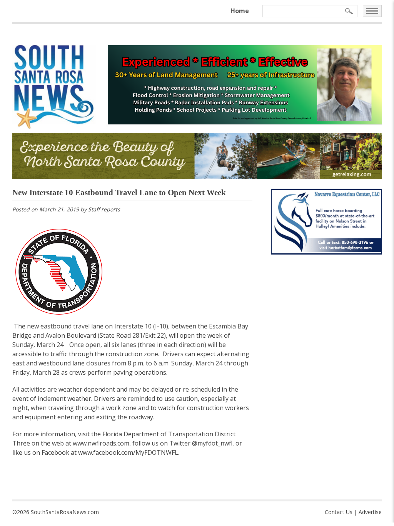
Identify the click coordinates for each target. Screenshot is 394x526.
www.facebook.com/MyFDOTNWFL (128, 452)
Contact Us (338, 512)
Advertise (370, 512)
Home (239, 11)
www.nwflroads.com (101, 443)
